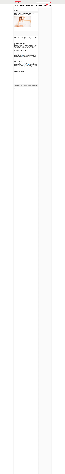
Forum (50, 5)
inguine (22, 55)
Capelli (35, 5)
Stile (20, 5)
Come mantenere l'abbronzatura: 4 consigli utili (32, 88)
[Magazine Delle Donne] (18, 2)
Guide (47, 5)
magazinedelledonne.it (17, 85)
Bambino (41, 5)
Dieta (45, 5)
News (17, 5)
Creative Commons (29, 85)
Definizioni (27, 5)
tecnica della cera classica (26, 64)
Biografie (22, 5)
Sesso (39, 5)
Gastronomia (31, 5)
